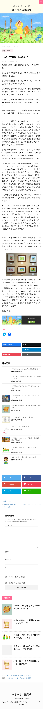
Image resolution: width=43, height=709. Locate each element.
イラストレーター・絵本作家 (21, 698)
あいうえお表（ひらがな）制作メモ (23, 417)
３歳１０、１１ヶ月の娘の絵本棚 (19, 678)
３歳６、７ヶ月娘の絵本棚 (20, 426)
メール (8, 559)
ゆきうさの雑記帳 (21, 9)
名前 (7, 552)
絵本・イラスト (8, 501)
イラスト (22, 504)
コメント (8, 525)
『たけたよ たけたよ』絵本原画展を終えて (25, 369)
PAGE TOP (39, 686)
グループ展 (7, 507)
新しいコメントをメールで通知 (15, 577)
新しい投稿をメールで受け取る (15, 583)
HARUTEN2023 (8, 504)
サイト (7, 567)
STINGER (21, 705)
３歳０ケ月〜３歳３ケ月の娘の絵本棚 (23, 457)
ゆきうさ (16, 504)
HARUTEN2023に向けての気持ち (19, 675)
